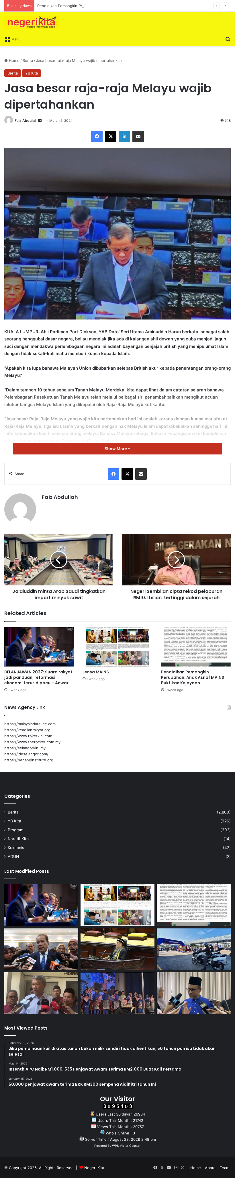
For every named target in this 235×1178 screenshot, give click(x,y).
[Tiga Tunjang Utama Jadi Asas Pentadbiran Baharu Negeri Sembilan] (117, 993)
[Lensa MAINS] (117, 647)
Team (224, 1167)
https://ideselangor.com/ (26, 754)
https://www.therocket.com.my (32, 742)
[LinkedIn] (124, 136)
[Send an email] (40, 120)
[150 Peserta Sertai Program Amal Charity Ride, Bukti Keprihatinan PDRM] (194, 949)
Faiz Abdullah (26, 120)
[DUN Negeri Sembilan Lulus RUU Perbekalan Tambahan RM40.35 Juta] (41, 949)
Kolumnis (16, 847)
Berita (28, 60)
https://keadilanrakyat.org (27, 730)
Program (15, 830)
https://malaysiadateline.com (30, 724)
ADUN (13, 856)
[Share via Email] (138, 136)
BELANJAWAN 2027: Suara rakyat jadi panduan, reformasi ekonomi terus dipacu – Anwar (38, 677)
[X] (110, 136)
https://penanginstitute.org (28, 760)
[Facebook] (97, 136)
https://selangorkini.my (25, 748)
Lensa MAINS (96, 672)
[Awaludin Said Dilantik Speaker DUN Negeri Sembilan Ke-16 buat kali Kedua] (117, 949)
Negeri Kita (94, 1167)
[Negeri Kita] (31, 22)
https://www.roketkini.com (28, 736)
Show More (116, 448)
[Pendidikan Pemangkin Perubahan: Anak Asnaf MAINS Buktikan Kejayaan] (196, 647)
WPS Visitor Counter (126, 1146)
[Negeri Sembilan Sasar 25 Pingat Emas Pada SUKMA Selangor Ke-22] (194, 993)
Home (13, 60)
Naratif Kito (18, 838)
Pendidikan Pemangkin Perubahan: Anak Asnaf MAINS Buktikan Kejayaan (102, 5)
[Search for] (228, 38)
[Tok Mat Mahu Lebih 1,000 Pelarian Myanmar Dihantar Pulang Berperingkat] (41, 993)
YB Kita (31, 73)
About (210, 1167)
